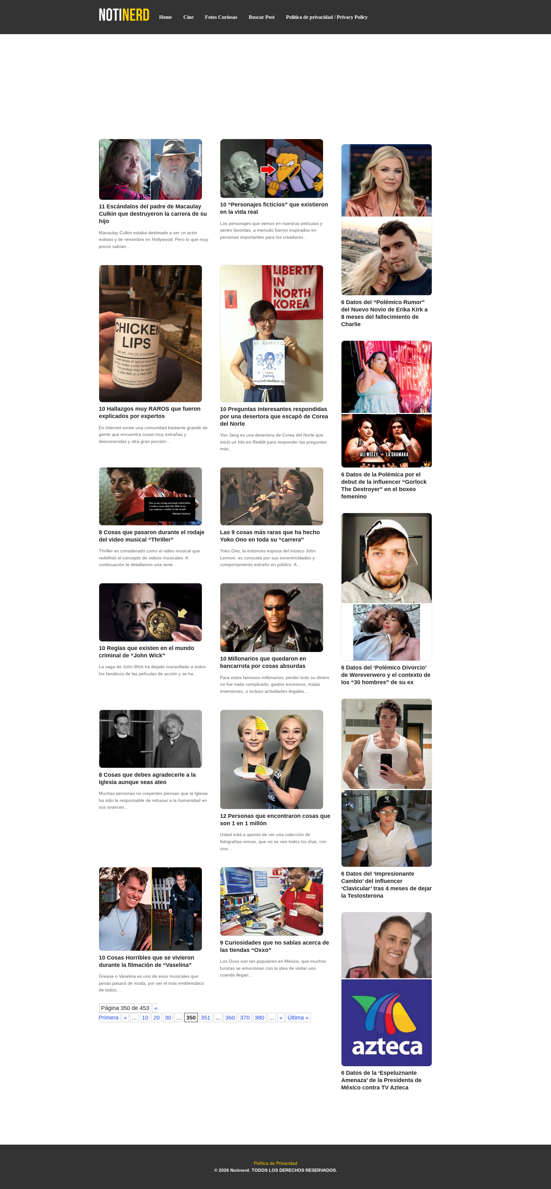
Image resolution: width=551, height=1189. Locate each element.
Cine (188, 17)
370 (245, 1017)
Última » (298, 1017)
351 (205, 1017)
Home (165, 17)
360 (230, 1017)
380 (259, 1017)
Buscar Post (262, 17)
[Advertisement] (275, 81)
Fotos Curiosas (221, 17)
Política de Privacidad (275, 1163)
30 (168, 1017)
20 (156, 1017)
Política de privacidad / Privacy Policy (327, 17)
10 (145, 1017)
